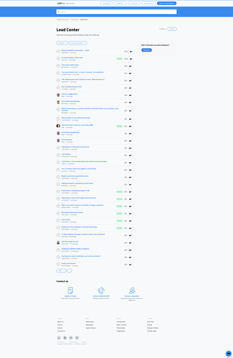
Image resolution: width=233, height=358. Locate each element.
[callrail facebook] (66, 338)
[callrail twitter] (72, 338)
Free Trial (150, 322)
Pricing (149, 325)
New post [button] (147, 50)
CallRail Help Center (62, 19)
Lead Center (66, 220)
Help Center (90, 322)
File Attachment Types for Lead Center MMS (77, 125)
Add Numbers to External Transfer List (75, 147)
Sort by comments (77, 43)
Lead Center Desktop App (71, 101)
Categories (119, 3)
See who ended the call (70, 242)
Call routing (66, 154)
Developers (89, 325)
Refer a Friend (121, 325)
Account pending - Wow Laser (72, 58)
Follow (172, 29)
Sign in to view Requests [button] (166, 3)
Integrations (121, 331)
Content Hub (121, 322)
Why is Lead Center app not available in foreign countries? (82, 205)
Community (106, 3)
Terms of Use (61, 342)
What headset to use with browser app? (76, 118)
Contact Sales (151, 331)
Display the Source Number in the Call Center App (79, 227)
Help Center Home (70, 3)
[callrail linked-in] (60, 338)
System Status (91, 328)
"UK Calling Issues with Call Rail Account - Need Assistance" (83, 79)
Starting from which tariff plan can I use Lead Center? (81, 256)
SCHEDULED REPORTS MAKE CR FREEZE (75, 249)
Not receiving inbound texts (72, 87)
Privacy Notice (73, 342)
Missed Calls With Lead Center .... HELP (75, 50)
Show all (61, 43)
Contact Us (134, 3)
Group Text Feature (69, 263)
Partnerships (121, 328)
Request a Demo (152, 328)
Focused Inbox (67, 140)
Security (84, 342)
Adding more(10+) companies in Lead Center (77, 183)
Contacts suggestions (69, 94)
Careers (60, 325)
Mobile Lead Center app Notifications (75, 176)
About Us (60, 322)
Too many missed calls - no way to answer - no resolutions (82, 72)
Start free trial (148, 3)
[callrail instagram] (78, 338)
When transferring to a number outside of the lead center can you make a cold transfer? (90, 109)
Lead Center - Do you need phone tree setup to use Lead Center (84, 161)
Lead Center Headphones (70, 132)
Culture (59, 328)
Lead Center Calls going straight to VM (75, 191)
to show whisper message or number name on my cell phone (83, 234)
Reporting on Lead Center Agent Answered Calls (79, 198)
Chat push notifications (70, 65)
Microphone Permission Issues (72, 212)
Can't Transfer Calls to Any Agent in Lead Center (79, 169)
